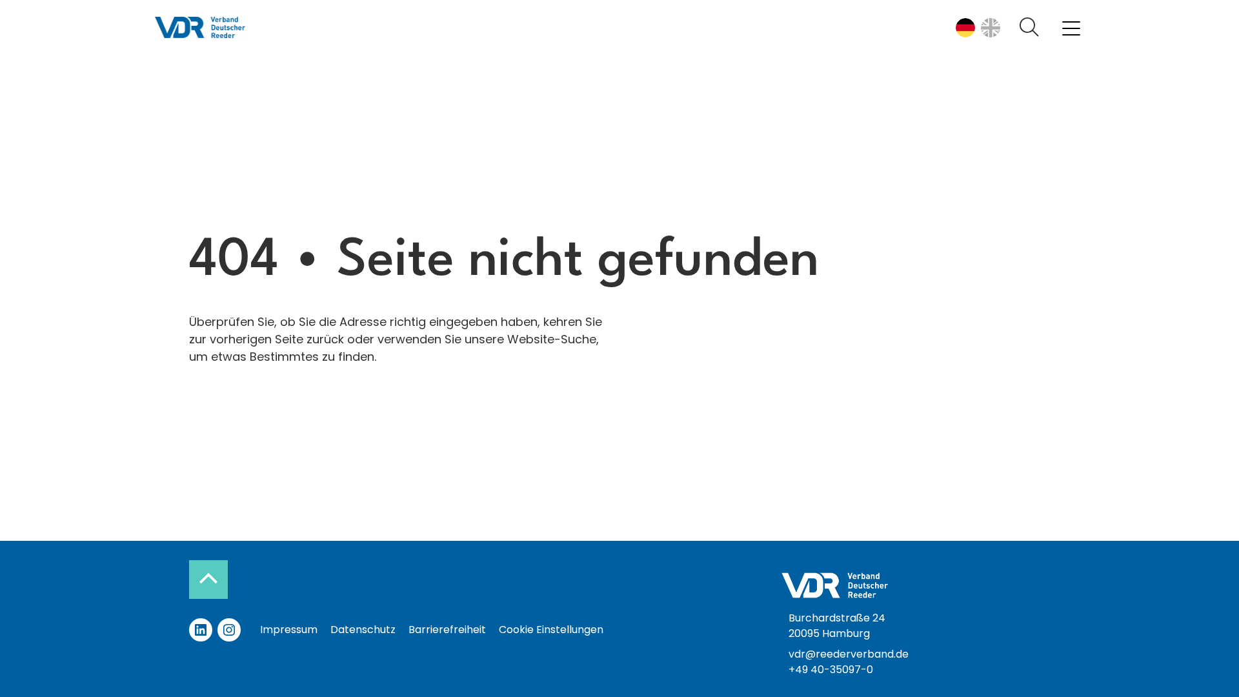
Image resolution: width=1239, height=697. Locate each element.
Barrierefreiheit (447, 629)
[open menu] (1071, 28)
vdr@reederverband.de (849, 654)
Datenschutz (363, 629)
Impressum (288, 629)
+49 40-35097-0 (831, 669)
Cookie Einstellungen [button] (551, 629)
